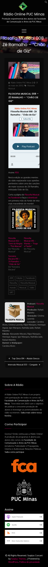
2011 (11, 278)
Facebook (30, 278)
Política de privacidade (29, 562)
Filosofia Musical (28, 283)
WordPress (13, 562)
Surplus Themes (18, 558)
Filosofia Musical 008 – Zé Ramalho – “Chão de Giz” (23, 97)
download (32, 197)
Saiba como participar (14, 452)
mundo (13, 287)
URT (11, 292)
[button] (46, 2)
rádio (32, 287)
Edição (19, 278)
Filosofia (13, 283)
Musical (22, 287)
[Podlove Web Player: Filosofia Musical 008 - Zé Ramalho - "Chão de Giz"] (24, 136)
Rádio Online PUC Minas (24, 14)
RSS (17, 172)
